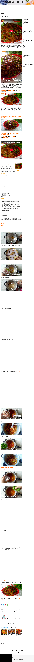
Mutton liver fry (17, 133)
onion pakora (13, 136)
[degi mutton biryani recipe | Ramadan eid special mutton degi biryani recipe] (11, 631)
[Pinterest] (5, 605)
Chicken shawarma (4, 133)
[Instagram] (30, 9)
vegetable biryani (3, 134)
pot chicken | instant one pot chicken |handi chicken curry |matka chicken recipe (28, 46)
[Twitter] (3, 605)
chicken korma (3, 114)
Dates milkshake (3, 136)
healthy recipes (3, 90)
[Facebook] (29, 9)
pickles (6, 91)
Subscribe (11, 598)
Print (18, 170)
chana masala (5, 137)
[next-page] (2, 640)
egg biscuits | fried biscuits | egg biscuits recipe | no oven (17, 611)
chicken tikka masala (4, 116)
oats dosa (8, 134)
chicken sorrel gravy (14, 116)
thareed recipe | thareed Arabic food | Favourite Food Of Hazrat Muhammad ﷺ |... (28, 40)
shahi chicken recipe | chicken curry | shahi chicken (5, 611)
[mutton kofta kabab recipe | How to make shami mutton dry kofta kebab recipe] (19, 631)
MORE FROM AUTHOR (12, 627)
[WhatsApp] (7, 605)
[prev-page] (1, 640)
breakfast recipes (11, 90)
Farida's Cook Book (10, 615)
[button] (33, 10)
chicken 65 (9, 116)
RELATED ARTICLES (4, 627)
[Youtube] (31, 9)
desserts (19, 90)
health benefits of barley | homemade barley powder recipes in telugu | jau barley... (28, 60)
